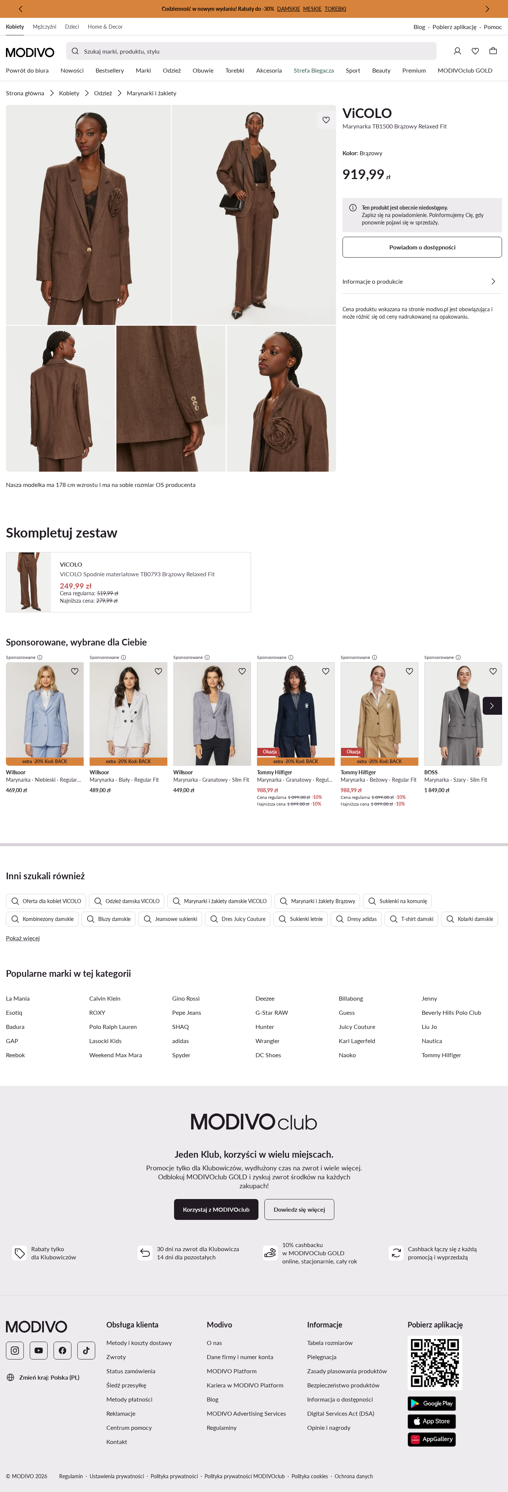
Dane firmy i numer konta (254, 1356)
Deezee (264, 998)
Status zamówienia (153, 1370)
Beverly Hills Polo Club (451, 1012)
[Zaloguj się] (457, 51)
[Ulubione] (475, 51)
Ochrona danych (354, 1476)
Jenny (429, 998)
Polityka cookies (310, 1476)
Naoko (347, 1054)
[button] (88, 215)
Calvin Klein (104, 998)
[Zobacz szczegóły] (493, 281)
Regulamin (71, 1476)
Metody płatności (153, 1399)
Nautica (432, 1040)
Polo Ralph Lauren (113, 1026)
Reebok (15, 1054)
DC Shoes (268, 1054)
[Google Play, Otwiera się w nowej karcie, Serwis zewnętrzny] (432, 1403)
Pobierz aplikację (458, 27)
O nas (250, 1342)
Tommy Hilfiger (441, 1054)
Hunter (264, 1026)
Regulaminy (254, 1427)
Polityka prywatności (174, 1476)
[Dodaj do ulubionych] (327, 120)
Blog (423, 27)
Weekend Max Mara (115, 1054)
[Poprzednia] (21, 9)
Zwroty (151, 1356)
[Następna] (487, 9)
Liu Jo (429, 1026)
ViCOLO (367, 113)
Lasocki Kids (105, 1040)
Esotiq (14, 1012)
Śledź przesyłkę (153, 1385)
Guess (347, 1012)
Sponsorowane (20, 657)
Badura (15, 1026)
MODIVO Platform (254, 1370)
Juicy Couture (357, 1026)
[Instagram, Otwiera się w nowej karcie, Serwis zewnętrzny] (15, 1350)
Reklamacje (153, 1413)
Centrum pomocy (153, 1427)
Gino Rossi (186, 998)
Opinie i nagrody (354, 1427)
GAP (12, 1040)
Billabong (351, 998)
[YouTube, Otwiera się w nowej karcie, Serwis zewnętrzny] (39, 1350)
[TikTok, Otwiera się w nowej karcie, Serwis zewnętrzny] (86, 1350)
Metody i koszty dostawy (153, 1342)
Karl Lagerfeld (357, 1040)
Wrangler (267, 1040)
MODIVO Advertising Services (254, 1413)
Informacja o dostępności (354, 1399)
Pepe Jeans (186, 1012)
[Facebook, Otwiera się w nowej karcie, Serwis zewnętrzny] (62, 1350)
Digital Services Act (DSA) (354, 1413)
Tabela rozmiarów (354, 1342)
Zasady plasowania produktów (354, 1370)
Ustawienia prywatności (117, 1476)
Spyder (181, 1054)
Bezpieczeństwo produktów (354, 1385)
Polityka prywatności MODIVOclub (245, 1476)
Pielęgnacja (354, 1356)
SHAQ (180, 1026)
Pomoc (493, 26)
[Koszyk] (493, 51)
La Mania (18, 998)
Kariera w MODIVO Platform (254, 1385)
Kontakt (152, 1441)
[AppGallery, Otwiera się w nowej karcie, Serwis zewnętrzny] (432, 1439)
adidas (180, 1040)
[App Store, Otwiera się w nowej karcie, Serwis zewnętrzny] (432, 1421)
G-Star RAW (271, 1012)
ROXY (97, 1012)
